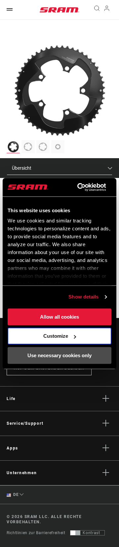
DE (15, 494)
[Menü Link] (10, 9)
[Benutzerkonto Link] (106, 10)
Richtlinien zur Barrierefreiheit (36, 533)
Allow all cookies (59, 317)
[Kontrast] (75, 533)
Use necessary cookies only (59, 355)
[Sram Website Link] (59, 10)
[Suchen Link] (96, 10)
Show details (83, 297)
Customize (55, 336)
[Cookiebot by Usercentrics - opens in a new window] (79, 187)
